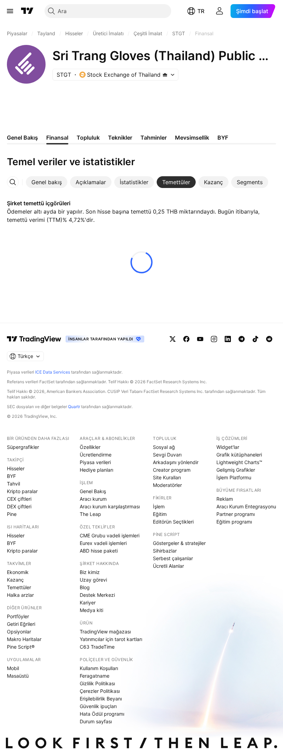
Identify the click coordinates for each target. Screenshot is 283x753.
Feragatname (94, 676)
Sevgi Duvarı (167, 455)
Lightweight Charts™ (239, 462)
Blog (85, 587)
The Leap (90, 514)
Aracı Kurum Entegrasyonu (246, 506)
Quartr (74, 406)
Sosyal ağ (164, 447)
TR (200, 11)
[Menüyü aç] (10, 11)
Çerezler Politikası (100, 691)
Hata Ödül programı (102, 714)
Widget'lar (227, 447)
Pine (12, 514)
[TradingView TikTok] (255, 339)
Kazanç (15, 580)
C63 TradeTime (97, 647)
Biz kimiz (90, 572)
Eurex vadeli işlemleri (103, 543)
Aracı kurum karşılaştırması (110, 506)
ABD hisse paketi (99, 551)
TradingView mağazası (105, 631)
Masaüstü (18, 676)
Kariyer (88, 602)
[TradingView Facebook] (186, 339)
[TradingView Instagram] (214, 339)
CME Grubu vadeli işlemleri (109, 535)
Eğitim (160, 514)
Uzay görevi (93, 580)
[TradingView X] (172, 339)
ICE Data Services (52, 372)
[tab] (46, 182)
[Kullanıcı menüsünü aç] (219, 11)
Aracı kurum (93, 499)
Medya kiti (91, 610)
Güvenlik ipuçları (98, 706)
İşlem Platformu (233, 477)
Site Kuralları (167, 477)
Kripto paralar (22, 491)
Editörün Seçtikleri (173, 522)
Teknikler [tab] (120, 137)
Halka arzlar (20, 595)
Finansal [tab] (57, 137)
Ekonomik (18, 572)
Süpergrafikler (23, 447)
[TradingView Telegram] (241, 339)
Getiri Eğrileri (21, 624)
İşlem (159, 506)
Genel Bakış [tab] (22, 137)
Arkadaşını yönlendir (175, 462)
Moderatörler (167, 485)
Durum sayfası (96, 721)
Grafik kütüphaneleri (239, 455)
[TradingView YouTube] (200, 339)
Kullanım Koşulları (99, 668)
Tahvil (13, 484)
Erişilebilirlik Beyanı (101, 699)
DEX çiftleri (19, 506)
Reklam (224, 499)
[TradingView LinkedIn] (228, 339)
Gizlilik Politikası (97, 683)
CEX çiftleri (19, 499)
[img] (165, 75)
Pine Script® (21, 647)
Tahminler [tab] (153, 137)
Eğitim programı (234, 522)
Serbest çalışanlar (173, 558)
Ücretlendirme (95, 455)
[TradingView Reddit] (269, 339)
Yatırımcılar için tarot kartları (111, 639)
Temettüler (19, 587)
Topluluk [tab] (88, 137)
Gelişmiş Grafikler (235, 470)
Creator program (172, 470)
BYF (11, 476)
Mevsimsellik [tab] (192, 137)
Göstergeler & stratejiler (179, 543)
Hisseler (16, 468)
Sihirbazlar (165, 551)
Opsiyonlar (19, 631)
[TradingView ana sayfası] (27, 11)
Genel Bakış (93, 491)
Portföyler (18, 616)
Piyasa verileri (95, 462)
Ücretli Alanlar (168, 566)
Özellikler (90, 447)
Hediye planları (96, 470)
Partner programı (235, 514)
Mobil (13, 668)
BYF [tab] (222, 137)
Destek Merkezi (97, 595)
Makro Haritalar (24, 639)
